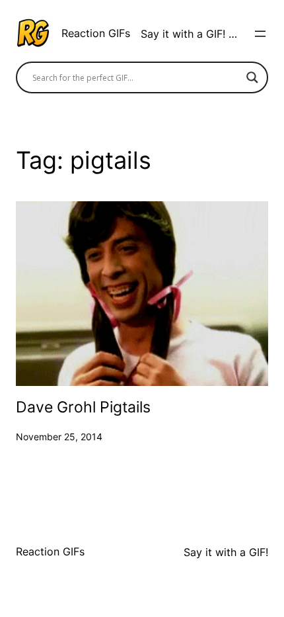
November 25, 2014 (59, 436)
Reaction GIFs (95, 33)
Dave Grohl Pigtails (83, 407)
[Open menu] (260, 34)
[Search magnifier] (252, 77)
